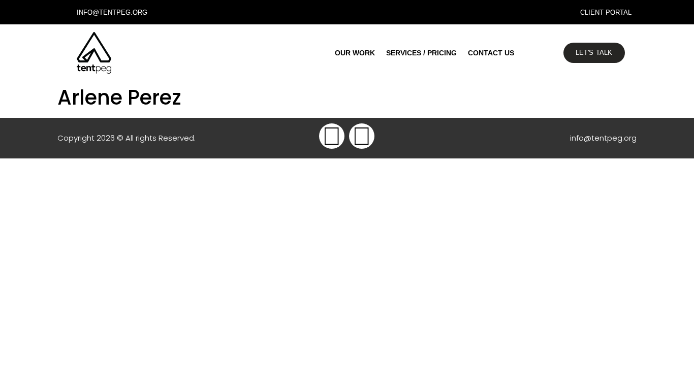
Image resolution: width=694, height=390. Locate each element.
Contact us (491, 53)
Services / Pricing (421, 53)
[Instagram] (361, 136)
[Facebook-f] (331, 136)
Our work (355, 53)
